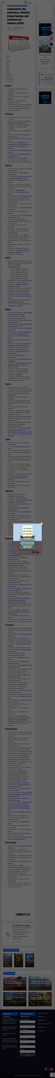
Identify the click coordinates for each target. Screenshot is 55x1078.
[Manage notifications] (51, 1075)
